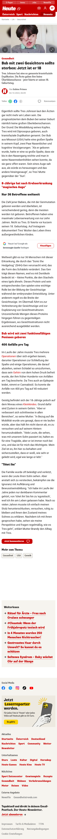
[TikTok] (24, 687)
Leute (14, 760)
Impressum (7, 824)
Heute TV (40, 764)
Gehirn (17, 372)
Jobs (34, 2)
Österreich (8, 14)
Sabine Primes (20, 89)
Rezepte (47, 776)
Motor (5, 785)
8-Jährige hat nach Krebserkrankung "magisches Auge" (27, 185)
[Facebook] (15, 101)
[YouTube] (31, 687)
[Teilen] (21, 101)
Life (13, 20)
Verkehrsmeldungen (40, 781)
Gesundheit (21, 20)
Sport (19, 14)
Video (25, 785)
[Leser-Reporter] (39, 8)
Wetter (47, 743)
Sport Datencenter (12, 776)
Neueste (48, 14)
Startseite (5, 20)
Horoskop (45, 760)
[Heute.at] (9, 8)
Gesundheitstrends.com (25, 797)
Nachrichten (8, 743)
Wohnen (21, 781)
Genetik (28, 555)
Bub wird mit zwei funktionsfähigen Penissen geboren (26, 335)
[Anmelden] (45, 8)
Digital (33, 760)
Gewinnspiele (32, 776)
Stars (5, 760)
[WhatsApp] (10, 101)
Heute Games (9, 764)
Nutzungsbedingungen (38, 828)
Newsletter (8, 748)
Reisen (15, 785)
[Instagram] (17, 687)
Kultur (23, 760)
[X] (10, 687)
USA (19, 555)
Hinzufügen (45, 245)
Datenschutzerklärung (13, 828)
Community (34, 743)
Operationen (9, 356)
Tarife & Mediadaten (25, 824)
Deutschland (38, 739)
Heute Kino (25, 764)
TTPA (41, 824)
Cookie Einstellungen (12, 833)
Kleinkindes (29, 404)
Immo (22, 2)
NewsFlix (47, 2)
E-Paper (9, 2)
